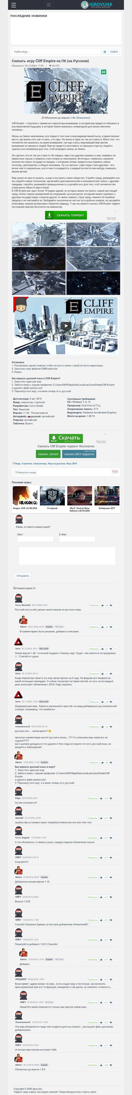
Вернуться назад (26, 472)
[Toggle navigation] (48, 5)
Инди (17, 463)
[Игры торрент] (101, 5)
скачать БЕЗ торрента (79, 454)
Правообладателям (70, 1091)
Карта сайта (89, 1091)
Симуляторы (40, 463)
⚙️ (104, 51)
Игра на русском (56, 463)
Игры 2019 (71, 463)
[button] (115, 471)
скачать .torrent (48, 454)
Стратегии (27, 463)
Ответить (94, 605)
